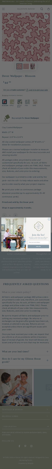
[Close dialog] (49, 219)
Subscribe (38, 246)
